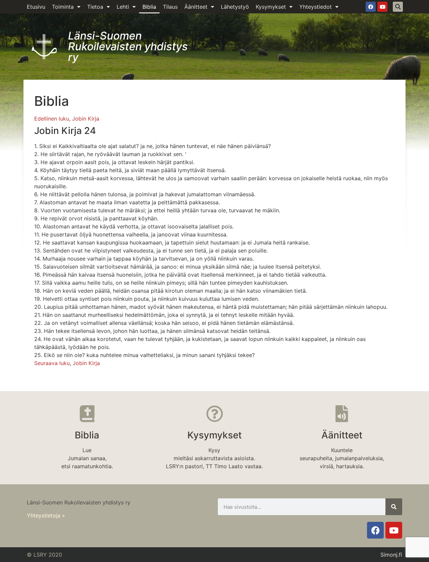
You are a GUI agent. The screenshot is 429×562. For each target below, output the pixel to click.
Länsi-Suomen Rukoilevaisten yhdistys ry (128, 46)
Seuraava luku (52, 363)
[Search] (393, 506)
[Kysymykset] (214, 413)
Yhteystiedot (315, 6)
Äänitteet (195, 6)
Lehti (123, 6)
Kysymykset (271, 6)
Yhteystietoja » (46, 515)
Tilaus (170, 6)
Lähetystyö (235, 6)
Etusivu (36, 6)
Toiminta (63, 6)
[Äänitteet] (341, 413)
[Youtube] (382, 7)
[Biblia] (87, 413)
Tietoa (95, 6)
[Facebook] (371, 7)
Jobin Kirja (85, 118)
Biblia (149, 6)
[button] (398, 7)
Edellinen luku (51, 118)
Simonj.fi (391, 554)
